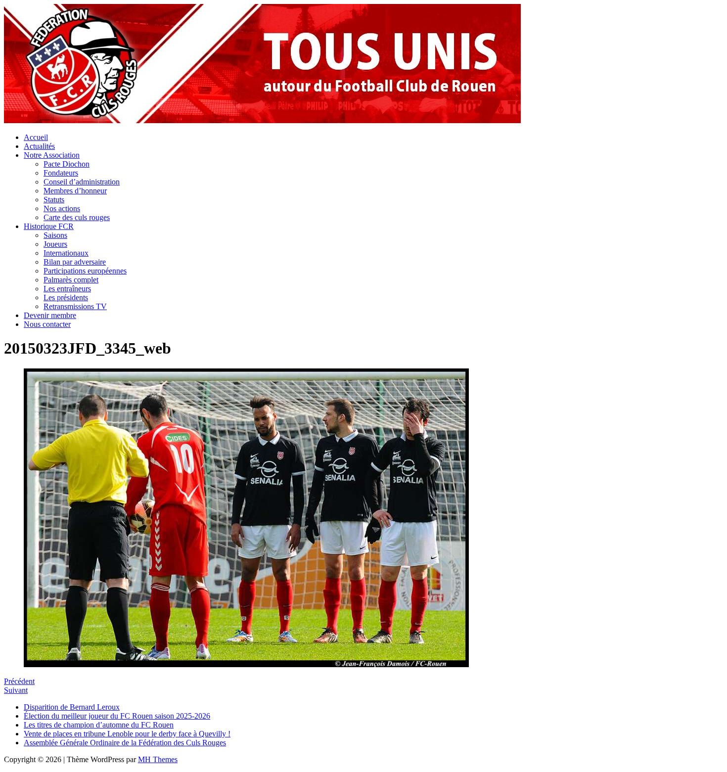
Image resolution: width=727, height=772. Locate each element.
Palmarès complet (71, 279)
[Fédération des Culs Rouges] (262, 120)
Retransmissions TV (75, 306)
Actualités (39, 146)
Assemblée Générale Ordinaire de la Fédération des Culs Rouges (125, 742)
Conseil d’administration (82, 182)
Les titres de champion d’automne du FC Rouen (99, 725)
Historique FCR (49, 226)
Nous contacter (47, 324)
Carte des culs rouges (77, 217)
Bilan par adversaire (75, 262)
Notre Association (52, 155)
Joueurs (55, 244)
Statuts (54, 199)
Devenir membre (50, 315)
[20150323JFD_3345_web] (246, 664)
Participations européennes (85, 271)
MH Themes (158, 759)
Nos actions (62, 208)
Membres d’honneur (75, 190)
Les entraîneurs (67, 288)
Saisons (55, 235)
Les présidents (66, 297)
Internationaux (66, 253)
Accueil (36, 137)
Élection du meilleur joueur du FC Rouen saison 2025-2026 (117, 716)
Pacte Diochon (67, 164)
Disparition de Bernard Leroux (72, 707)
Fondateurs (61, 173)
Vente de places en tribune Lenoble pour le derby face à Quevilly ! (127, 733)
